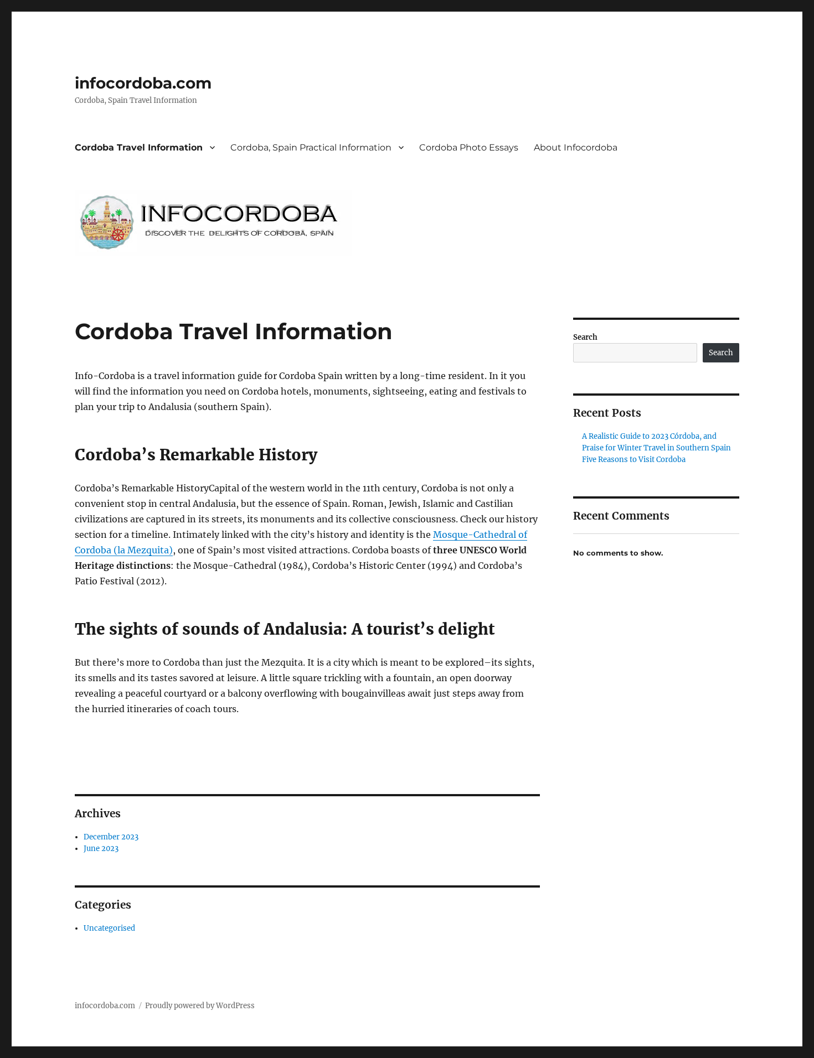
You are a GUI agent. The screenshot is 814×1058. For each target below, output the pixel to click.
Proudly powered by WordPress (200, 1005)
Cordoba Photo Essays (468, 147)
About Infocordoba (575, 147)
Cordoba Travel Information (139, 147)
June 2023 (101, 848)
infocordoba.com (143, 83)
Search (585, 337)
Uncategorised (109, 928)
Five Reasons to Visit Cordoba (634, 459)
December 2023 (111, 837)
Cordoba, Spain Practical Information (310, 147)
